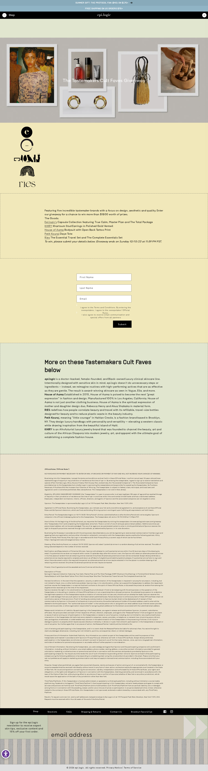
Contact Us (116, 711)
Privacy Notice (114, 767)
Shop (35, 711)
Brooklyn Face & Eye (141, 711)
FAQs (69, 711)
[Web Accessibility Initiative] (5, 754)
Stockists (52, 711)
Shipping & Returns (91, 711)
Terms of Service (132, 767)
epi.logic (79, 767)
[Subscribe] (195, 727)
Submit (122, 324)
